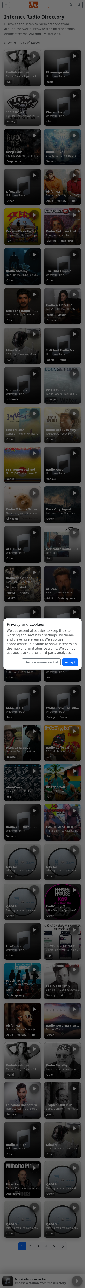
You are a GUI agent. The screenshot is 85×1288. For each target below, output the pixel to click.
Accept (70, 662)
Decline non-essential (41, 662)
